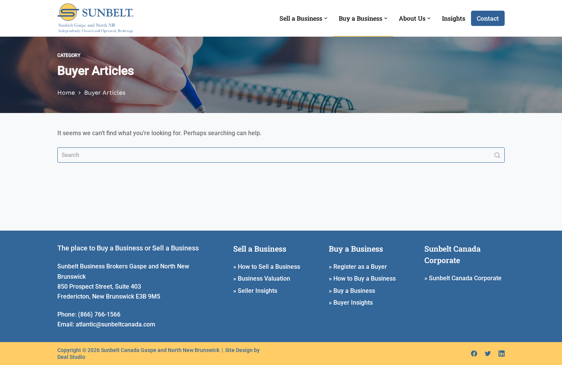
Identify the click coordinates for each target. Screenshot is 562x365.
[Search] (497, 155)
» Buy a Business (352, 290)
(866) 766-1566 (99, 314)
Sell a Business (300, 18)
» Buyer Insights (351, 302)
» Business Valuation (261, 278)
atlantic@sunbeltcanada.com (115, 324)
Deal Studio (71, 357)
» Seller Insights (255, 290)
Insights (453, 18)
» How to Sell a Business (266, 266)
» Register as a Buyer (358, 266)
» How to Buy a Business (362, 278)
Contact (488, 18)
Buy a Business (360, 18)
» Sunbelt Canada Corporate (463, 278)
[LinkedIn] (502, 353)
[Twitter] (488, 353)
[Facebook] (474, 353)
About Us (412, 18)
